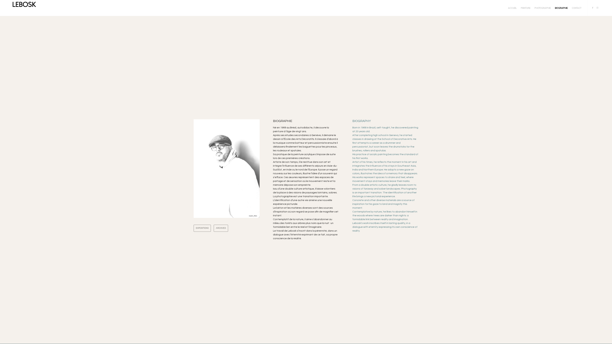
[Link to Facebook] (592, 7)
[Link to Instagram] (597, 7)
